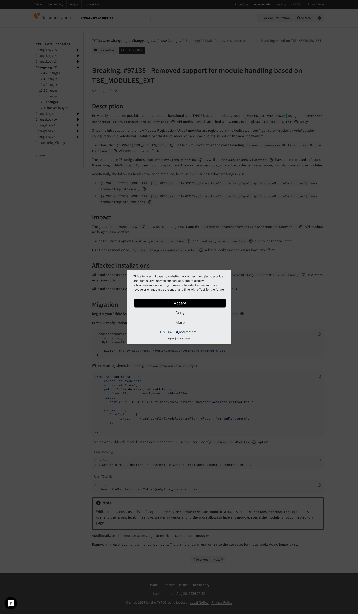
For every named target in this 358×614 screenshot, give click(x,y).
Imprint (171, 338)
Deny (180, 312)
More (180, 322)
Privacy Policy (183, 338)
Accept (180, 303)
